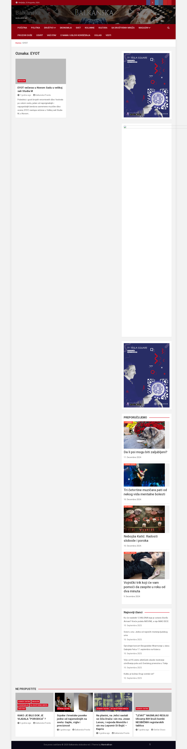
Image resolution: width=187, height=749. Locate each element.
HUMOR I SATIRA (24, 701)
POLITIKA (35, 28)
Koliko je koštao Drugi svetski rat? (139, 674)
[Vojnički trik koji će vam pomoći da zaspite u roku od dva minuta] (144, 552)
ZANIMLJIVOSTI (130, 464)
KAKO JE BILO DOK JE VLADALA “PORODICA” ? (32, 717)
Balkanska (28, 13)
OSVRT (39, 35)
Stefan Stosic (159, 730)
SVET (78, 28)
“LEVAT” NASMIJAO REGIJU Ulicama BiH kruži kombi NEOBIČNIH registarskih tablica (152, 720)
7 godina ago (25, 95)
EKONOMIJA (66, 28)
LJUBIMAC (128, 422)
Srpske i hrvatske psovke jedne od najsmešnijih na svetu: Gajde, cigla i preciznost (72, 720)
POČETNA (22, 28)
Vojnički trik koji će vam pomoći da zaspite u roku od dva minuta (144, 587)
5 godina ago (25, 723)
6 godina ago (64, 730)
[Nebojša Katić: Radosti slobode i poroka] (144, 505)
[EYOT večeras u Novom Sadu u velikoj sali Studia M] (40, 71)
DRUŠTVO (49, 28)
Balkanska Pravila (43, 95)
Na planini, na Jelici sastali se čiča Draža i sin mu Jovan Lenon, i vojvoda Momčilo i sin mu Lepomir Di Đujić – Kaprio (113, 722)
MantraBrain (106, 744)
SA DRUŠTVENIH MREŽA (123, 28)
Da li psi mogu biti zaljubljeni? (145, 452)
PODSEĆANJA (23, 705)
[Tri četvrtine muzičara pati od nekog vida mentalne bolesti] (144, 463)
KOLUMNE (89, 28)
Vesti (108, 35)
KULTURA (103, 28)
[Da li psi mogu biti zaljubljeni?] (144, 421)
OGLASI (98, 35)
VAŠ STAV (51, 35)
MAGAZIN (143, 28)
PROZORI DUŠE (25, 35)
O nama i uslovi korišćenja (75, 35)
